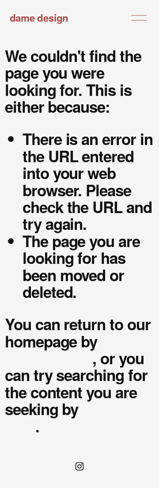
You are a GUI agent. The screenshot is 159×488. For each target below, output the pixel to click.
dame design (39, 18)
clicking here (48, 358)
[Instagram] (79, 466)
